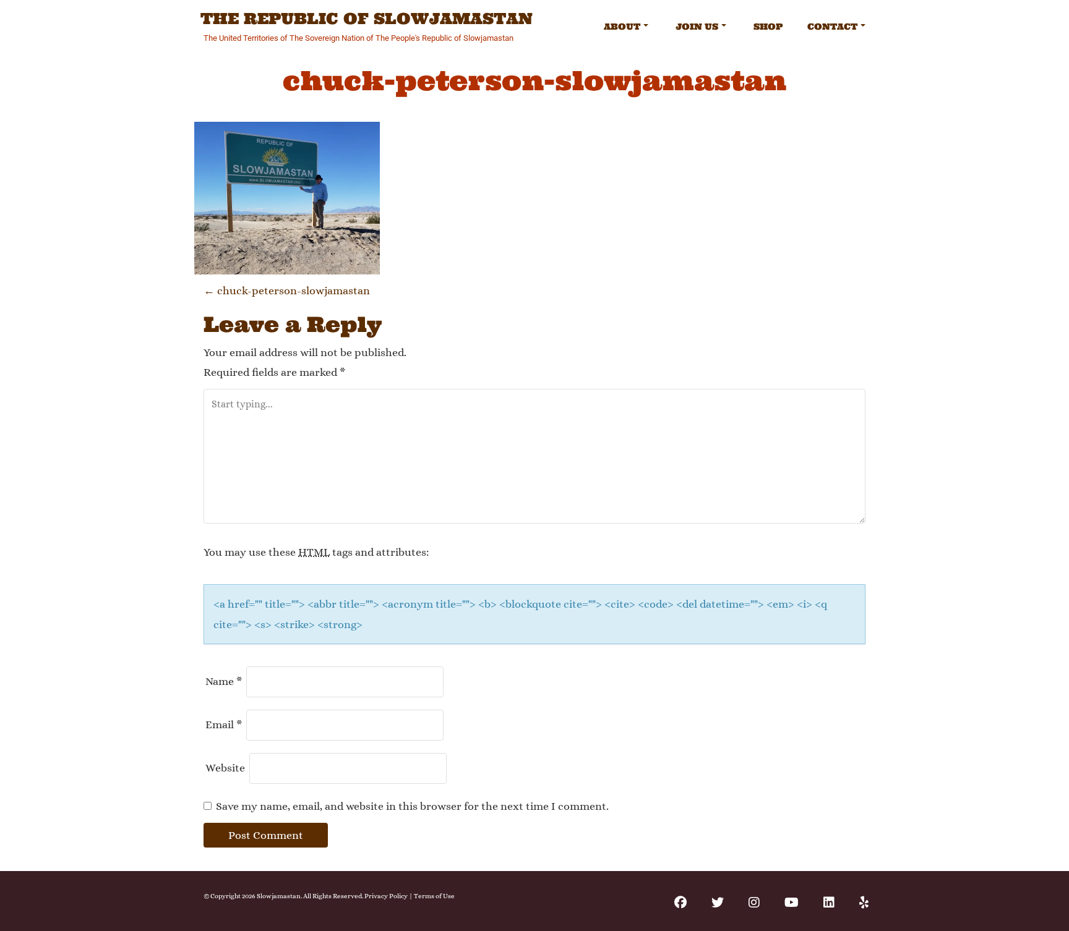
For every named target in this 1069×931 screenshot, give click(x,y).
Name (223, 681)
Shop (768, 26)
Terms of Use (434, 896)
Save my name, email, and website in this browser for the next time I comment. (412, 806)
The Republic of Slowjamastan (366, 19)
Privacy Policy (386, 896)
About (622, 26)
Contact (832, 26)
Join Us (697, 26)
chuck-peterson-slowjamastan (287, 290)
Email (223, 724)
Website (225, 768)
